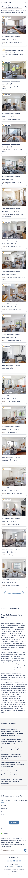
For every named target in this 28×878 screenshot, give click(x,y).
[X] (17, 861)
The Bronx (3, 815)
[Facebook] (8, 861)
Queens (3, 812)
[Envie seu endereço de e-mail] (25, 850)
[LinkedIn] (11, 861)
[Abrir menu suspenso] (25, 2)
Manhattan (4, 808)
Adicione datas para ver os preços (11, 36)
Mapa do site (18, 874)
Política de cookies (10, 874)
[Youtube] (20, 861)
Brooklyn (3, 805)
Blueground (4, 608)
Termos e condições (19, 873)
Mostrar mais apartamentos (14, 593)
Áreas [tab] (2, 800)
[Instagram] (14, 861)
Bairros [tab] (8, 800)
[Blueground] (14, 857)
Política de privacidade (9, 873)
